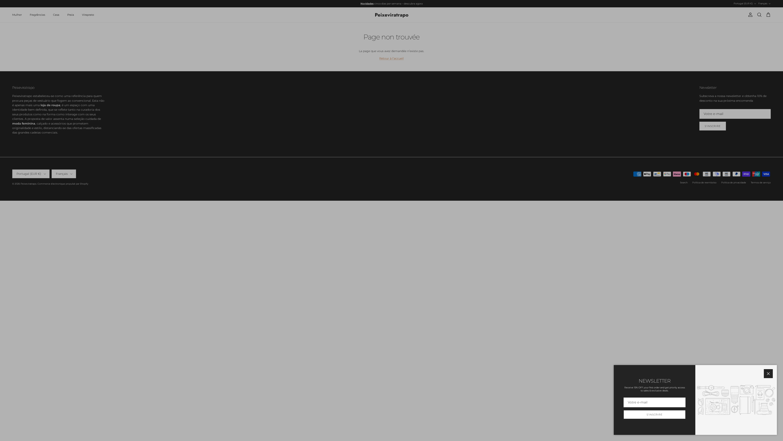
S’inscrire (654, 414)
